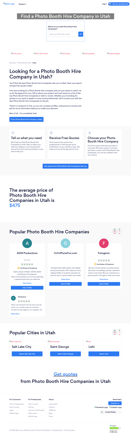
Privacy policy (69, 430)
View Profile (27, 288)
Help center (32, 413)
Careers (52, 407)
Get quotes (65, 374)
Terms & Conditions (42, 430)
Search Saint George (65, 354)
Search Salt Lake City (27, 354)
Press (51, 416)
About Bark (53, 404)
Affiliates (52, 410)
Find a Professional (16, 404)
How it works (14, 407)
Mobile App (14, 413)
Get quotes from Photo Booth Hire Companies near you (65, 166)
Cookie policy (57, 430)
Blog (50, 413)
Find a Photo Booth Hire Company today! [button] (26, 119)
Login (11, 410)
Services (12, 63)
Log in (104, 4)
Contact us (115, 403)
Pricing (31, 407)
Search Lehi (103, 354)
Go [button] (81, 34)
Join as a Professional (36, 410)
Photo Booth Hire (24, 63)
